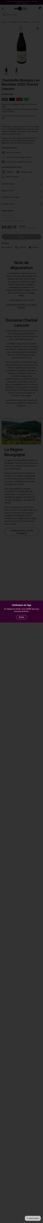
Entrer (21, 617)
